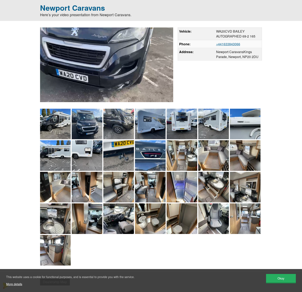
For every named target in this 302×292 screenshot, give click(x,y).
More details (14, 284)
